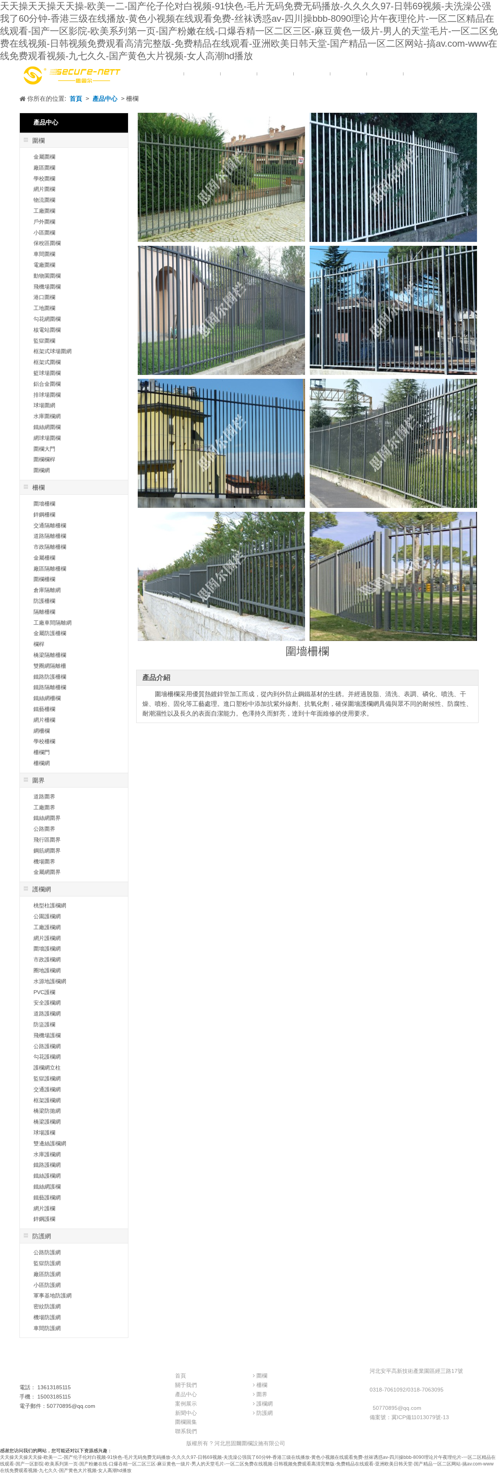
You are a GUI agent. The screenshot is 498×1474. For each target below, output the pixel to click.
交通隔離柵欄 (49, 525)
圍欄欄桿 (44, 459)
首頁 (76, 98)
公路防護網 (47, 1252)
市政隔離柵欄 (49, 547)
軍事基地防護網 (52, 1295)
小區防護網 (47, 1285)
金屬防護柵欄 (49, 633)
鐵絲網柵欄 (47, 698)
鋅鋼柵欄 (44, 514)
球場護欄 (44, 1132)
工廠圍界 (44, 807)
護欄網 (264, 1403)
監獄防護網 (47, 1263)
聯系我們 (186, 1431)
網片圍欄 (44, 189)
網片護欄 (44, 1208)
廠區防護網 (47, 1274)
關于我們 (186, 1385)
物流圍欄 (44, 200)
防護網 (264, 1413)
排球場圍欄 (47, 395)
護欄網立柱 (47, 1067)
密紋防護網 (47, 1306)
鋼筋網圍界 (47, 850)
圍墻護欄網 (47, 948)
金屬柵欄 (44, 558)
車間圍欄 (44, 254)
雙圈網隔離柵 (49, 666)
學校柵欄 (44, 741)
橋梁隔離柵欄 (49, 655)
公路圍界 (44, 829)
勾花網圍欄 (47, 319)
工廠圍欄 (44, 211)
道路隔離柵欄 (49, 536)
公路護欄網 (47, 1046)
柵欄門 (41, 752)
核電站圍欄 (47, 330)
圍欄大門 (44, 449)
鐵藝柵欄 (44, 709)
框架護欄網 (47, 1100)
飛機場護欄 (47, 1035)
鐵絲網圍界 (47, 818)
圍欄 (261, 1375)
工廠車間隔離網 (52, 623)
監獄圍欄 (44, 341)
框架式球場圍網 (52, 351)
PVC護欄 (44, 992)
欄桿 (38, 644)
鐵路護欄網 (47, 1165)
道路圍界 (44, 796)
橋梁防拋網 (47, 1111)
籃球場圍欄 (47, 373)
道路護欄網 (47, 1013)
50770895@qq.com (397, 1408)
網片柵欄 (44, 720)
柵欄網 (41, 763)
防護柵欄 (44, 601)
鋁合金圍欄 (47, 384)
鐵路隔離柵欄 (49, 687)
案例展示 (186, 1403)
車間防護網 (47, 1328)
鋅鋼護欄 (44, 1219)
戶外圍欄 (44, 222)
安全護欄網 (47, 1003)
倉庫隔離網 (47, 590)
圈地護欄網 (47, 970)
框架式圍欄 (47, 362)
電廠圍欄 (44, 265)
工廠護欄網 (47, 927)
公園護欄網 (47, 916)
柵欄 (261, 1385)
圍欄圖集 (186, 1422)
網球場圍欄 (47, 438)
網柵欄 (41, 731)
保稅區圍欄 (47, 243)
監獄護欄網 (47, 1078)
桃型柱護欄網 (49, 905)
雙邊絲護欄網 (49, 1143)
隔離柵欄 (44, 612)
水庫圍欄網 (47, 416)
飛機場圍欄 (47, 287)
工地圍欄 (44, 308)
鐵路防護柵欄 (49, 677)
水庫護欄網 (47, 1154)
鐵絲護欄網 (47, 1176)
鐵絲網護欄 (47, 1186)
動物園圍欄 (47, 276)
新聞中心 (186, 1413)
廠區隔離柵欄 (49, 568)
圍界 (261, 1394)
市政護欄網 (47, 959)
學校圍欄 (44, 178)
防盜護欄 (44, 1024)
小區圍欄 (44, 232)
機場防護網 (47, 1317)
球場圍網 (44, 405)
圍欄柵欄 (44, 579)
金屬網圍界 (47, 872)
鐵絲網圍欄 (47, 427)
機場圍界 (44, 861)
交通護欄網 (47, 1089)
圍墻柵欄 (44, 504)
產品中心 (105, 98)
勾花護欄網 (47, 1057)
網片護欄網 (47, 938)
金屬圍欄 (44, 157)
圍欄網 (41, 470)
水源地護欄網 (49, 981)
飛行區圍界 (47, 840)
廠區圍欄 (44, 168)
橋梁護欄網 (47, 1122)
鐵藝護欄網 (47, 1197)
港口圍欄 (44, 297)
